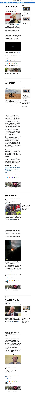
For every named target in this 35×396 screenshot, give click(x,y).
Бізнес (15, 2)
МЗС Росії (18, 321)
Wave (22, 2)
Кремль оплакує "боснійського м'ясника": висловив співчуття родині (26, 102)
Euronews (18, 105)
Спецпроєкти (27, 2)
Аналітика (9, 2)
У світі (9, 79)
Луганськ (6, 282)
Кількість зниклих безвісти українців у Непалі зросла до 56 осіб (26, 100)
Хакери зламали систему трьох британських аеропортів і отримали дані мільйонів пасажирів (25, 106)
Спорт (20, 2)
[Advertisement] (13, 110)
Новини (7, 2)
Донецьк (8, 282)
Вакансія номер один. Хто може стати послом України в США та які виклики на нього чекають (26, 24)
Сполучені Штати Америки (7, 65)
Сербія (10, 383)
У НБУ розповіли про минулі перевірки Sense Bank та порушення (26, 13)
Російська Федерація (7, 383)
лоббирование (12, 65)
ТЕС (10, 282)
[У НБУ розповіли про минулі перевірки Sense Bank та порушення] (26, 9)
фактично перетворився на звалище (9, 274)
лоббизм (14, 65)
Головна (5, 79)
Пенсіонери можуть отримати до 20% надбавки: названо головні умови (26, 312)
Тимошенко (17, 65)
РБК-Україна (11, 105)
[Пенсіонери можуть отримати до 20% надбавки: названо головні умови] (26, 308)
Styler (24, 2)
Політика (13, 2)
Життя (18, 2)
